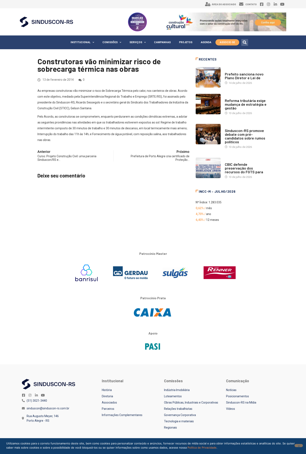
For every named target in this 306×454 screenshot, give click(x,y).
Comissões (110, 42)
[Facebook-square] (262, 4)
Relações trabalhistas (178, 408)
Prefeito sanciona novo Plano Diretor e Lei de (244, 76)
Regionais (170, 427)
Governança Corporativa (180, 415)
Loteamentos (173, 396)
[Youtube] (282, 4)
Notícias (230, 70)
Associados (109, 402)
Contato (251, 4)
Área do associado (224, 4)
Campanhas (162, 42)
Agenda (206, 42)
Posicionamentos (237, 396)
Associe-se (227, 42)
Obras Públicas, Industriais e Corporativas (191, 402)
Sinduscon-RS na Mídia (241, 402)
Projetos (185, 42)
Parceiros (108, 408)
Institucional (81, 42)
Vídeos (230, 408)
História (107, 390)
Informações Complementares (122, 415)
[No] (299, 445)
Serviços (135, 42)
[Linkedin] (275, 4)
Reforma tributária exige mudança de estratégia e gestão (245, 104)
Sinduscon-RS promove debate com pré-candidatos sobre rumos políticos (245, 136)
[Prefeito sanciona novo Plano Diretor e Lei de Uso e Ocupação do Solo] (208, 77)
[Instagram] (268, 4)
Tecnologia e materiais (179, 421)
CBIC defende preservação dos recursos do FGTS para (244, 168)
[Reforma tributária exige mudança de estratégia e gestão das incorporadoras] (208, 104)
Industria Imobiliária (239, 96)
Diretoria (107, 396)
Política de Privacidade (202, 447)
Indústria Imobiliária (177, 390)
